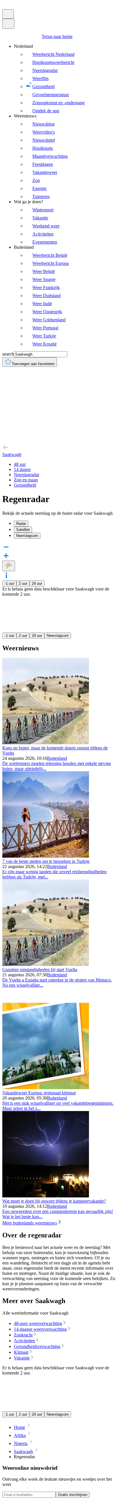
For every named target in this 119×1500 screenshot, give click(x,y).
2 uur (23, 583)
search (8, 354)
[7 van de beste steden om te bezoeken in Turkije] (45, 856)
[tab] (65, 524)
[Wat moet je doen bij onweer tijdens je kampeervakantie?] (45, 1195)
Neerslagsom (58, 635)
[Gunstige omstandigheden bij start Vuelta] (45, 964)
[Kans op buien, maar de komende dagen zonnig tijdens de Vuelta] (45, 742)
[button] (59, 575)
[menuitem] (65, 78)
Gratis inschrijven (72, 1495)
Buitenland (57, 758)
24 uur (37, 583)
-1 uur (9, 583)
